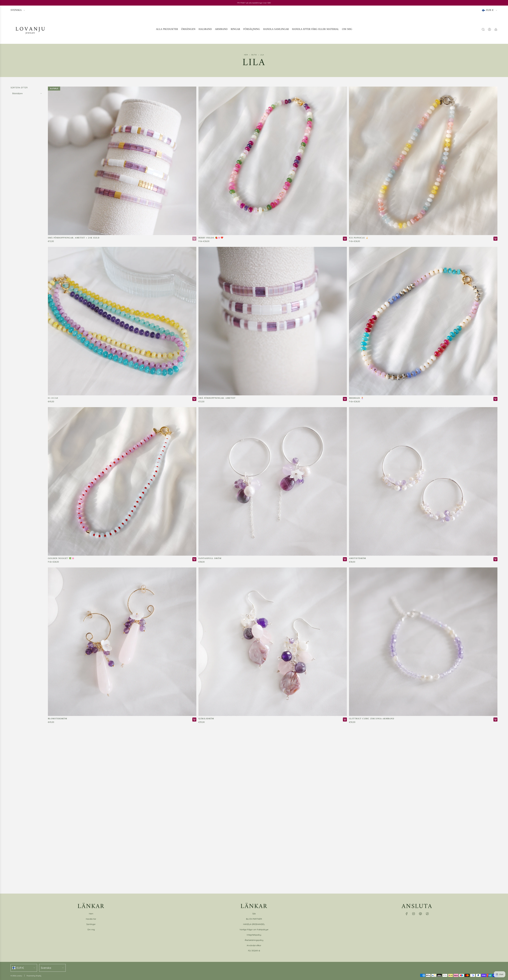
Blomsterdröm (57, 719)
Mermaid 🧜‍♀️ (356, 398)
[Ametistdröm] (423, 481)
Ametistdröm (357, 558)
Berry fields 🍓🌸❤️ (210, 238)
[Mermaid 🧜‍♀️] (423, 321)
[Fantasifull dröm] (272, 481)
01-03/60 (53, 398)
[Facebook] (406, 914)
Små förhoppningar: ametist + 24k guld (73, 238)
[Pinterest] (420, 914)
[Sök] (483, 29)
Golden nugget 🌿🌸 (61, 558)
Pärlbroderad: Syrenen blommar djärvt (224, 879)
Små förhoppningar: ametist (216, 398)
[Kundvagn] (496, 29)
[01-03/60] (122, 321)
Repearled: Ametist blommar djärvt (71, 879)
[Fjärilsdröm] (272, 641)
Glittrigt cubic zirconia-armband (371, 719)
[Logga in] (489, 29)
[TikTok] (427, 914)
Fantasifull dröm (209, 558)
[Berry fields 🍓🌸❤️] (272, 161)
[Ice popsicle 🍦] (423, 161)
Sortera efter (19, 88)
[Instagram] (413, 914)
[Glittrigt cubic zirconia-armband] (423, 641)
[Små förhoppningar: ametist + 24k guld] (122, 161)
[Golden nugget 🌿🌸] (122, 481)
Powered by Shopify (34, 976)
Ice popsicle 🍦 (358, 238)
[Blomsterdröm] (122, 641)
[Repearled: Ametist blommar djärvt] (122, 802)
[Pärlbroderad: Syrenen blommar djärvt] (272, 802)
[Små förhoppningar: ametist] (272, 321)
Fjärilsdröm (206, 719)
